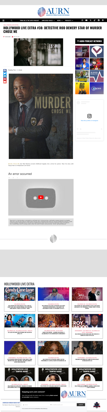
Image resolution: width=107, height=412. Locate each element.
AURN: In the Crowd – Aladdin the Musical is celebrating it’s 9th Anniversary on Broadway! (53, 333)
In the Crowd (59, 331)
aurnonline (99, 138)
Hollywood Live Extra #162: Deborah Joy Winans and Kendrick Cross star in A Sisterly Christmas (20, 386)
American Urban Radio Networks (85, 138)
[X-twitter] (90, 20)
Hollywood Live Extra (11, 25)
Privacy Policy (38, 408)
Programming (89, 332)
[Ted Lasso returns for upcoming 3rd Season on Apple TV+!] (19, 320)
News (59, 20)
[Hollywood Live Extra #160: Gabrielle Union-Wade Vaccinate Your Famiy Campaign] (87, 374)
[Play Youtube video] (41, 197)
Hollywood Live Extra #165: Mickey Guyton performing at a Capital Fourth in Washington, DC (53, 360)
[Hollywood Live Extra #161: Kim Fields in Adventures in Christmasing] (53, 374)
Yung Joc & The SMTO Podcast (29, 20)
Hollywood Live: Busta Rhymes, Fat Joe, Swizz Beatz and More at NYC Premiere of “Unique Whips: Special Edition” (87, 307)
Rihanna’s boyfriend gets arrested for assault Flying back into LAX (87, 360)
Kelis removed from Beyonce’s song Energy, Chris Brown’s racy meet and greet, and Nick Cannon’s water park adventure (19, 360)
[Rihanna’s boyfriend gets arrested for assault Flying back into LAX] (87, 347)
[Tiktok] (94, 20)
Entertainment (78, 331)
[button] (5, 70)
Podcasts (68, 20)
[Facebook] (99, 20)
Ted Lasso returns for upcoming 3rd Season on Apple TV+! (20, 333)
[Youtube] (86, 20)
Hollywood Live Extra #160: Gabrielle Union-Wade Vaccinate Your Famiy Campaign (87, 386)
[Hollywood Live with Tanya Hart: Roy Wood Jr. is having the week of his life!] (87, 320)
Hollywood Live (81, 304)
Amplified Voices (47, 20)
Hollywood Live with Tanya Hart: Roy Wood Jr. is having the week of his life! (87, 334)
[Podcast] (103, 20)
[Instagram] (82, 20)
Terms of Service (43, 408)
